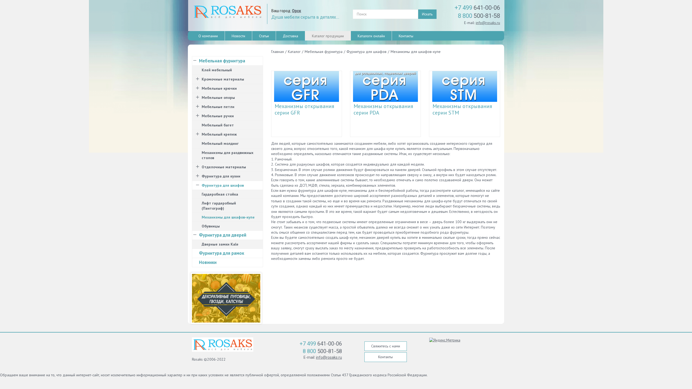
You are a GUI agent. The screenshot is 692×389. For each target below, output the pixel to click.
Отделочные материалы (224, 167)
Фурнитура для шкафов (223, 185)
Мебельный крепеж (219, 134)
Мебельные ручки (218, 115)
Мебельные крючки (219, 88)
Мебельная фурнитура (222, 61)
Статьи (264, 35)
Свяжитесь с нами (385, 346)
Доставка (290, 35)
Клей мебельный (217, 70)
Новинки (208, 262)
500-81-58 (479, 15)
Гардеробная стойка (220, 194)
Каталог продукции (328, 35)
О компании (208, 35)
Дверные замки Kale (220, 244)
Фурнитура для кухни (221, 176)
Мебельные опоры (218, 97)
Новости (238, 35)
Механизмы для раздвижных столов (227, 155)
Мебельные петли (218, 106)
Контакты (406, 35)
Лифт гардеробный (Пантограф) (219, 206)
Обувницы (211, 226)
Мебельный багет (218, 125)
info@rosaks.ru (488, 22)
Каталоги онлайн (371, 35)
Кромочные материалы (223, 79)
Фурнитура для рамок (221, 253)
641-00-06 (477, 7)
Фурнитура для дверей (222, 235)
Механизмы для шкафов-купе (228, 217)
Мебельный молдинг (220, 143)
